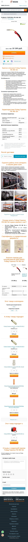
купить (14, 53)
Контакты (14, 528)
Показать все (13, 419)
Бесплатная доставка (14, 504)
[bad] (4, 474)
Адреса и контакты (23, 5)
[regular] (9, 474)
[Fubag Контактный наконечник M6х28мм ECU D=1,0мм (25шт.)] (14, 402)
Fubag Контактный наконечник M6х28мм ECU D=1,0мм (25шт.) (14, 407)
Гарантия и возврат (14, 523)
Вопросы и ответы (14, 518)
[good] (11, 474)
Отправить (14, 488)
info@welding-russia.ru (9, 56)
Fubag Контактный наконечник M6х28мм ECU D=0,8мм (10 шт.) (14, 386)
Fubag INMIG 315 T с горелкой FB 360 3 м (14, 433)
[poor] (6, 474)
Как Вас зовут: (6, 477)
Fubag (14, 306)
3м (16, 310)
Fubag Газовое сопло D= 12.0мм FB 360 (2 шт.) (14, 327)
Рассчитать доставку (20, 156)
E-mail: (4, 482)
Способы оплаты (14, 531)
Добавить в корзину (14, 336)
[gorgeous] (13, 474)
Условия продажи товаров (14, 536)
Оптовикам (14, 516)
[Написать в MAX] (11, 61)
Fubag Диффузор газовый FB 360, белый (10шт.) (14, 367)
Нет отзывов (11, 18)
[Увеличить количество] (16, 331)
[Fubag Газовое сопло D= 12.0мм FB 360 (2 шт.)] (14, 322)
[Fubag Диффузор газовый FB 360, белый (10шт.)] (14, 363)
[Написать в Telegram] (4, 61)
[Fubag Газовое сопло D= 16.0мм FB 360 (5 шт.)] (14, 342)
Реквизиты (14, 521)
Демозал (14, 526)
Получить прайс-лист (9, 58)
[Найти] (25, 10)
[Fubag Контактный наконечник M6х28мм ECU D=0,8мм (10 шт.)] (14, 382)
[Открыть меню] (2, 1)
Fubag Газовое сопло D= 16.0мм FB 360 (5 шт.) (14, 347)
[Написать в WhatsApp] (8, 61)
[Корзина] (25, 1)
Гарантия (14, 506)
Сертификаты (14, 508)
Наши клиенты (14, 511)
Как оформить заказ (14, 533)
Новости (14, 513)
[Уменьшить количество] (11, 331)
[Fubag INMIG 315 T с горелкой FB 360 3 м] (14, 430)
